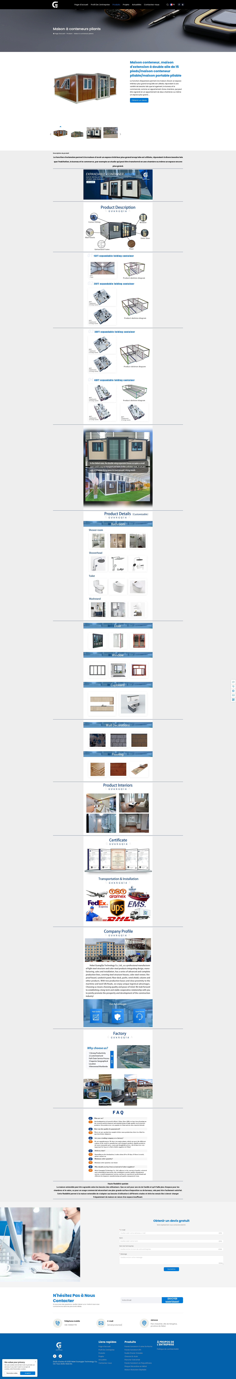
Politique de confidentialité (168, 1349)
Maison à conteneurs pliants (83, 34)
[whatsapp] (233, 691)
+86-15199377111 (70, 1325)
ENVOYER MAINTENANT (172, 1300)
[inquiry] (233, 682)
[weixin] (233, 699)
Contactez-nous (151, 4)
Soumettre (171, 1269)
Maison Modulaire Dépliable (135, 1370)
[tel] (233, 686)
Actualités (136, 4)
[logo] (55, 4)
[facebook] (54, 1356)
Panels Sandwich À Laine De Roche (138, 1346)
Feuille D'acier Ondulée (134, 1353)
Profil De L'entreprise (100, 4)
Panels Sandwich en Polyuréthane (138, 1363)
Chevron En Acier (131, 1356)
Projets (126, 4)
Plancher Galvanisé (132, 1360)
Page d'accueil (81, 4)
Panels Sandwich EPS (133, 1350)
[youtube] (60, 1356)
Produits (116, 4)
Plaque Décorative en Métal (136, 1366)
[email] (233, 695)
